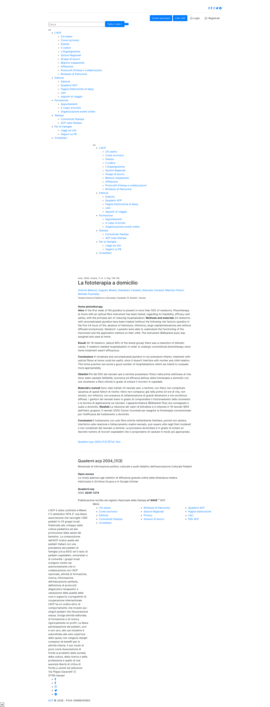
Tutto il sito (114, 24)
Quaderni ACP (69, 85)
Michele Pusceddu (88, 293)
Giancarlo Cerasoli (153, 290)
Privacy (148, 515)
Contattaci (61, 137)
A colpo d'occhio (71, 107)
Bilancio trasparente (72, 62)
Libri (63, 92)
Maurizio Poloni (174, 290)
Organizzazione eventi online (78, 111)
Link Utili (180, 18)
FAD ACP (193, 519)
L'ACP (58, 32)
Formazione (61, 100)
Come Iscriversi (161, 18)
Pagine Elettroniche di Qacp (77, 89)
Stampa (59, 115)
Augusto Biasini (107, 290)
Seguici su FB (69, 134)
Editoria (59, 77)
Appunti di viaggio (71, 96)
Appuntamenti (69, 104)
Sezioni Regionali (71, 55)
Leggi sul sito (69, 130)
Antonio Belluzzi (87, 290)
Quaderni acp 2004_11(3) (92, 441)
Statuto (65, 44)
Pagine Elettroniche (199, 511)
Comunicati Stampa (72, 119)
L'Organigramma (70, 51)
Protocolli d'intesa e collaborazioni (81, 70)
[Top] (2, 704)
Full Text (115, 441)
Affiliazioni (67, 66)
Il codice (66, 47)
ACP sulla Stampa (71, 122)
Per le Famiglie (63, 126)
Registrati (214, 18)
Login (196, 18)
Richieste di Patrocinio (74, 74)
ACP (50, 700)
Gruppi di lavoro (70, 59)
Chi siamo (66, 36)
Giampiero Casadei (129, 290)
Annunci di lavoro (154, 519)
